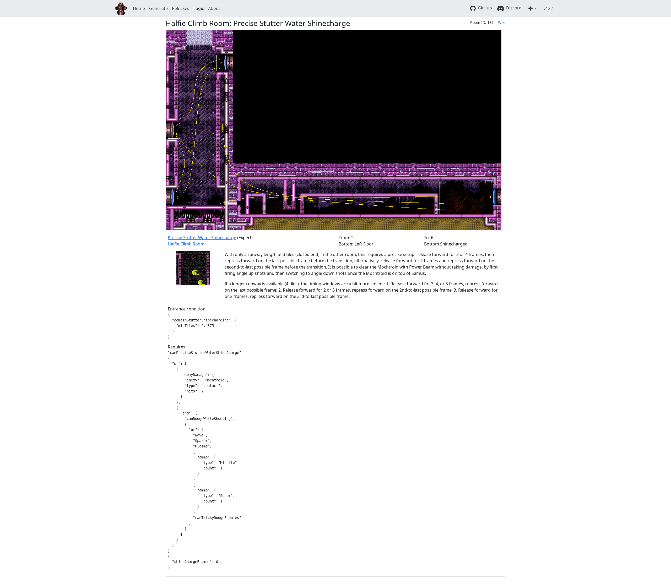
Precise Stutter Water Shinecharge (202, 237)
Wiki (501, 22)
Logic (198, 8)
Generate (158, 8)
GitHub (484, 8)
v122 (548, 8)
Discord (513, 8)
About (214, 8)
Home (139, 8)
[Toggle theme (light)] (532, 8)
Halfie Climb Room (186, 244)
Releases (180, 8)
